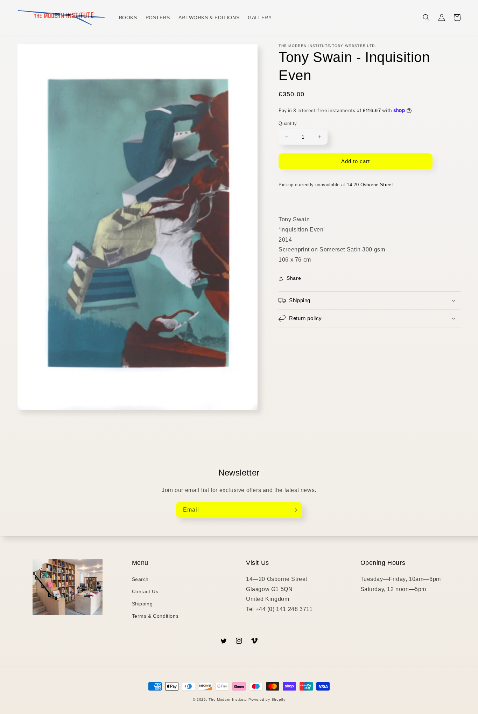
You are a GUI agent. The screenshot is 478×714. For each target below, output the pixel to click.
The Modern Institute (228, 699)
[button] (426, 17)
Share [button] (294, 278)
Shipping (142, 603)
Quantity (288, 123)
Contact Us (145, 591)
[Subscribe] (294, 510)
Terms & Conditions (155, 616)
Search (140, 579)
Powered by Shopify (267, 699)
